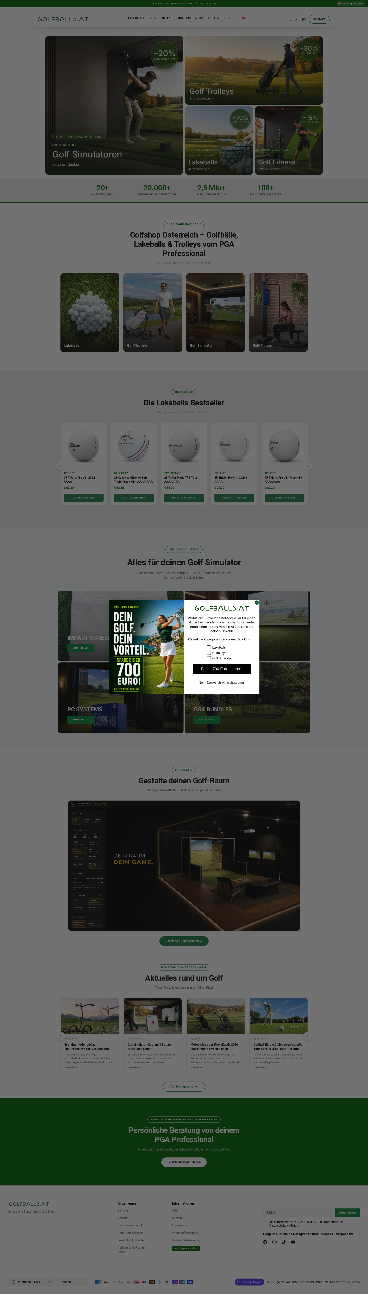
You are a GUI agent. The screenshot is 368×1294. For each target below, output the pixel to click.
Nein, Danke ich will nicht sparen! (222, 682)
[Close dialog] (257, 603)
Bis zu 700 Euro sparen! (221, 669)
